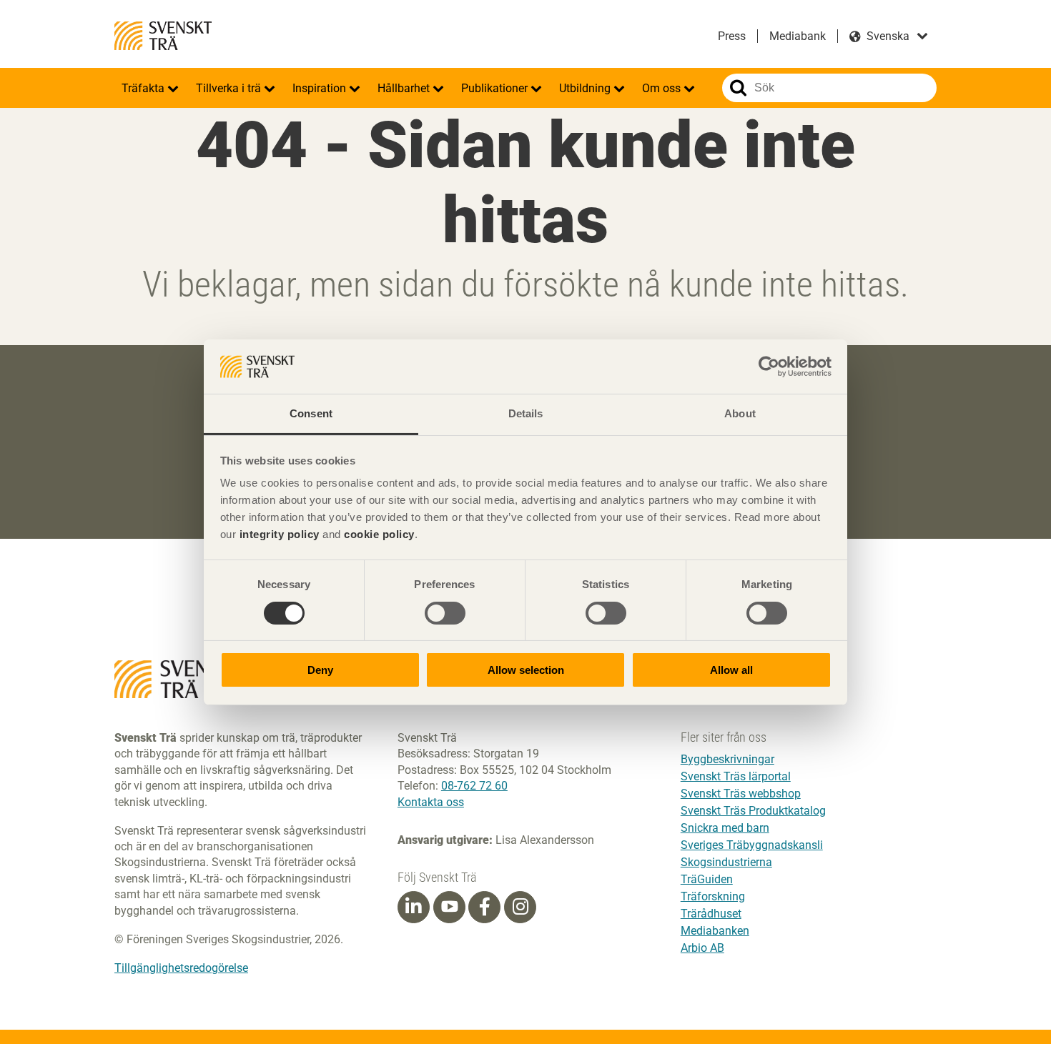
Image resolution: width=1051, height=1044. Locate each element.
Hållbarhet (405, 88)
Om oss (663, 88)
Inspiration (320, 88)
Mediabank (797, 36)
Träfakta (144, 88)
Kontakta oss (431, 802)
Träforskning (713, 896)
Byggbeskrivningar (727, 759)
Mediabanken (715, 931)
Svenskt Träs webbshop (741, 793)
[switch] (445, 613)
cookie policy (379, 534)
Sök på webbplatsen (738, 88)
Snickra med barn (725, 828)
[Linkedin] (413, 906)
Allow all (731, 670)
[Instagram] (520, 906)
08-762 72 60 (474, 785)
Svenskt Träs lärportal (736, 776)
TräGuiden (707, 879)
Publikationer (496, 88)
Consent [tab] (311, 413)
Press (732, 36)
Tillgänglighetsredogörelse (181, 968)
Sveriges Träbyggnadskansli (752, 845)
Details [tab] (525, 413)
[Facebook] (484, 906)
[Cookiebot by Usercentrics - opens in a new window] (769, 366)
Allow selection (526, 670)
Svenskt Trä (163, 35)
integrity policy (280, 534)
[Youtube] (449, 907)
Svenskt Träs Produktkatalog (753, 810)
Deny (320, 670)
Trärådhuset (711, 913)
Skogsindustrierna (726, 862)
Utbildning (586, 88)
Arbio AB (702, 948)
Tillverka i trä (230, 88)
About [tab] (740, 413)
